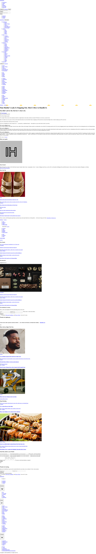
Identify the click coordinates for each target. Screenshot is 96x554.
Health (5, 45)
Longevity (6, 46)
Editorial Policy (5, 541)
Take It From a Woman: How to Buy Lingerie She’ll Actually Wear (12, 367)
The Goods (4, 6)
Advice (5, 43)
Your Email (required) (14, 453)
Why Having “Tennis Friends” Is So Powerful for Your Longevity (10, 215)
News (5, 37)
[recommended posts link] (12, 353)
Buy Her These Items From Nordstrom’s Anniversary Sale (9, 199)
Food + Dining (7, 23)
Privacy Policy (17, 315)
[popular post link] (9, 244)
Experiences (4, 2)
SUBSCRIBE (4, 224)
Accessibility (4, 548)
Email (11, 311)
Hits (3, 492)
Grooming (6, 41)
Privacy (3, 546)
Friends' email (2, 460)
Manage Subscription (6, 549)
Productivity (6, 49)
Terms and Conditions (9, 315)
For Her (5, 57)
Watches (5, 40)
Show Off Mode (7, 26)
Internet (5, 33)
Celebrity (6, 35)
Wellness (3, 5)
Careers (3, 547)
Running (6, 50)
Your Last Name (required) (15, 456)
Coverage (4, 494)
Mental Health (6, 47)
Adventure (6, 25)
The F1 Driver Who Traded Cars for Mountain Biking (8, 258)
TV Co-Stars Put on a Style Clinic (6, 406)
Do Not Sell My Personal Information (8, 550)
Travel (5, 24)
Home (5, 54)
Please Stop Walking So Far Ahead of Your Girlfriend (10, 411)
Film (5, 29)
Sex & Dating (6, 27)
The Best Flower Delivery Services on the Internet (9, 361)
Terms (3, 544)
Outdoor (5, 56)
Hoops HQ (4, 7)
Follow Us (2, 9)
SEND (1, 461)
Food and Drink (7, 55)
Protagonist (4, 497)
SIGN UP (1, 472)
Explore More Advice (4, 398)
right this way (42, 322)
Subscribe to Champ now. (51, 217)
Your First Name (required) (15, 455)
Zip (11, 312)
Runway (5, 38)
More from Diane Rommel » (5, 168)
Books (5, 30)
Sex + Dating (2, 365)
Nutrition (6, 48)
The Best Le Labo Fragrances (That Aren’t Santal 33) (8, 247)
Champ (3, 496)
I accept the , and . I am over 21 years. (14, 315)
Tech (5, 58)
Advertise (4, 543)
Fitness (5, 44)
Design (5, 31)
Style (3, 4)
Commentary (6, 36)
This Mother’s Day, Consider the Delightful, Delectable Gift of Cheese (13, 449)
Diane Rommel (4, 113)
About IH (4, 540)
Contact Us (4, 542)
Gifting (5, 60)
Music (5, 32)
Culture (3, 3)
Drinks (5, 22)
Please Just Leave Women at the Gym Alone (8, 396)
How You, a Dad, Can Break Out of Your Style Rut (8, 210)
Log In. (8, 226)
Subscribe (6, 9)
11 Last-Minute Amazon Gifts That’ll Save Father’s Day (10, 356)
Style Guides (6, 39)
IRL (3, 495)
